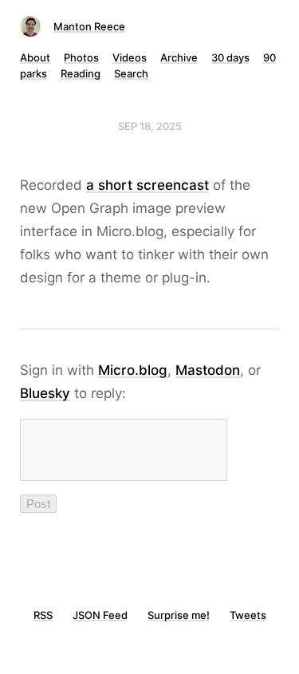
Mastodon (207, 370)
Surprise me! (179, 615)
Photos (81, 57)
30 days (230, 57)
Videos (129, 57)
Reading (80, 73)
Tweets (248, 615)
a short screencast (147, 185)
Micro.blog (132, 370)
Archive (179, 57)
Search (131, 73)
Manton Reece (89, 26)
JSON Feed (100, 615)
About (35, 57)
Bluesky (45, 393)
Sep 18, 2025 (150, 126)
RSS (43, 615)
